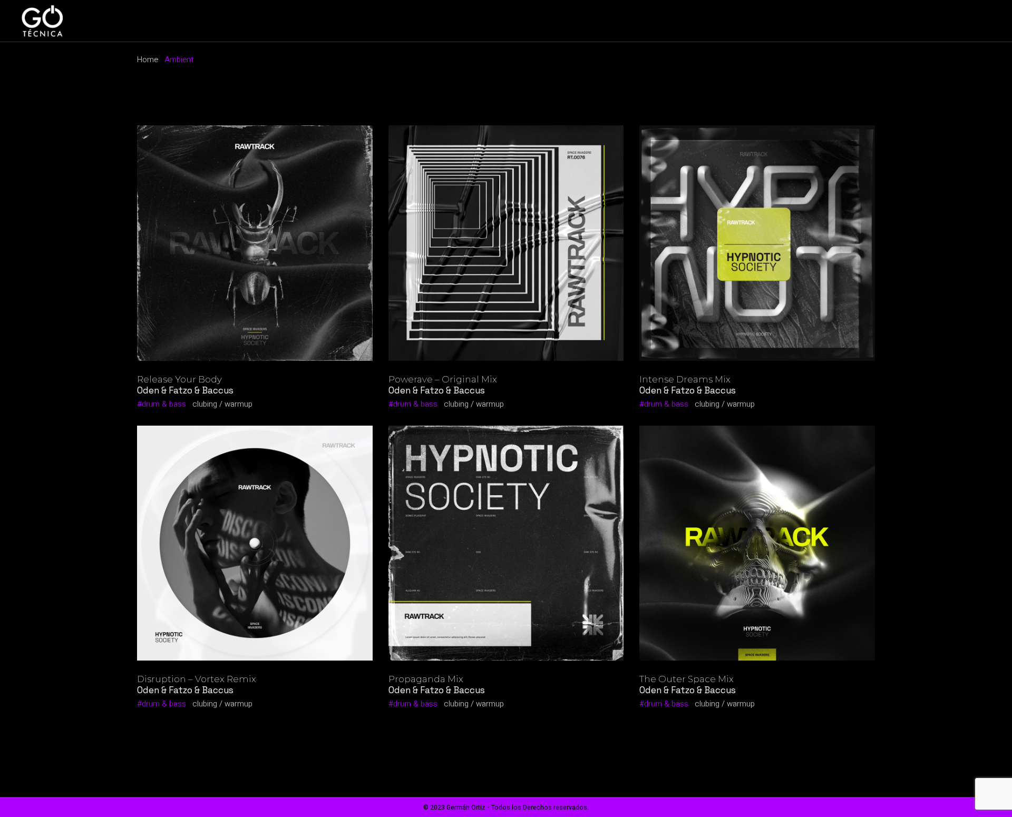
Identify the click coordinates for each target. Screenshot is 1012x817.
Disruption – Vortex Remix (196, 679)
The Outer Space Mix (686, 679)
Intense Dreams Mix (685, 379)
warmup (238, 404)
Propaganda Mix (425, 679)
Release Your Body (179, 379)
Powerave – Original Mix (442, 379)
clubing (204, 404)
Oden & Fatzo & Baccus (185, 390)
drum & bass (164, 404)
